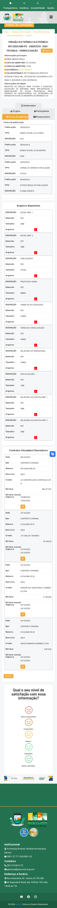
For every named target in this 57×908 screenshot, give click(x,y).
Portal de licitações (41, 32)
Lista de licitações (15, 35)
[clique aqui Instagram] (35, 896)
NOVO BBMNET (25, 70)
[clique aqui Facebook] (28, 896)
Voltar (9, 676)
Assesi (18, 904)
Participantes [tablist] (42, 111)
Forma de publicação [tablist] (18, 117)
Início (6, 32)
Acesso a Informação (21, 32)
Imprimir (47, 51)
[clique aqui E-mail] (21, 896)
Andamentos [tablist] (29, 105)
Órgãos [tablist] (16, 111)
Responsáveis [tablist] (43, 117)
